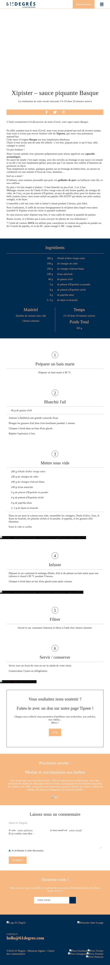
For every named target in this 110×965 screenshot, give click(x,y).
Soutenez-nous (83, 4)
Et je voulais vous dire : (21, 833)
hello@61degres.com (25, 938)
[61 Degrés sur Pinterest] (94, 956)
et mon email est (58, 830)
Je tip (55, 732)
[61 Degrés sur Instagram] (77, 953)
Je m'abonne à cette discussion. (28, 850)
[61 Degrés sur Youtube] (95, 953)
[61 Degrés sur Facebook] (78, 950)
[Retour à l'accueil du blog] (21, 4)
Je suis (12, 830)
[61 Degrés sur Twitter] (95, 950)
